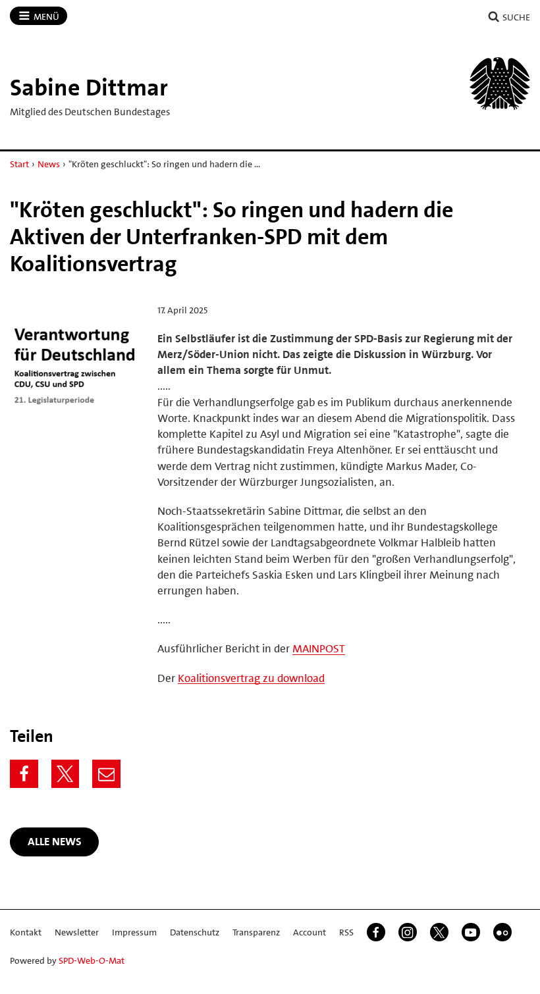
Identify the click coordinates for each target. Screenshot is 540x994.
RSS (346, 932)
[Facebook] (24, 774)
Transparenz (256, 932)
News (49, 164)
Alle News (55, 841)
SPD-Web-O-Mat (91, 960)
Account (309, 932)
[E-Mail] (106, 774)
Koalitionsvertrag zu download (251, 678)
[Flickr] (502, 932)
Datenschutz (194, 932)
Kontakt (25, 932)
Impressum (134, 932)
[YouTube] (471, 932)
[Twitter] (65, 774)
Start (19, 164)
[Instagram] (407, 932)
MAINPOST (318, 648)
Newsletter (77, 932)
